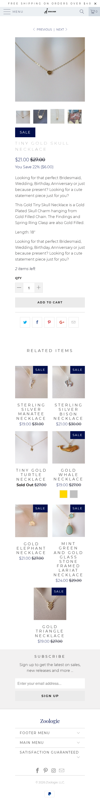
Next (60, 29)
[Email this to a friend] (74, 322)
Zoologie (52, 782)
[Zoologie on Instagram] (53, 771)
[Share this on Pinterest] (49, 322)
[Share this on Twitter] (25, 322)
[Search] (83, 11)
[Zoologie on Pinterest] (45, 771)
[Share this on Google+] (62, 322)
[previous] (19, 69)
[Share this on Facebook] (37, 322)
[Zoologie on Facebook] (37, 771)
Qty (18, 278)
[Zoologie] (50, 11)
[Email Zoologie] (61, 771)
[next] (80, 69)
